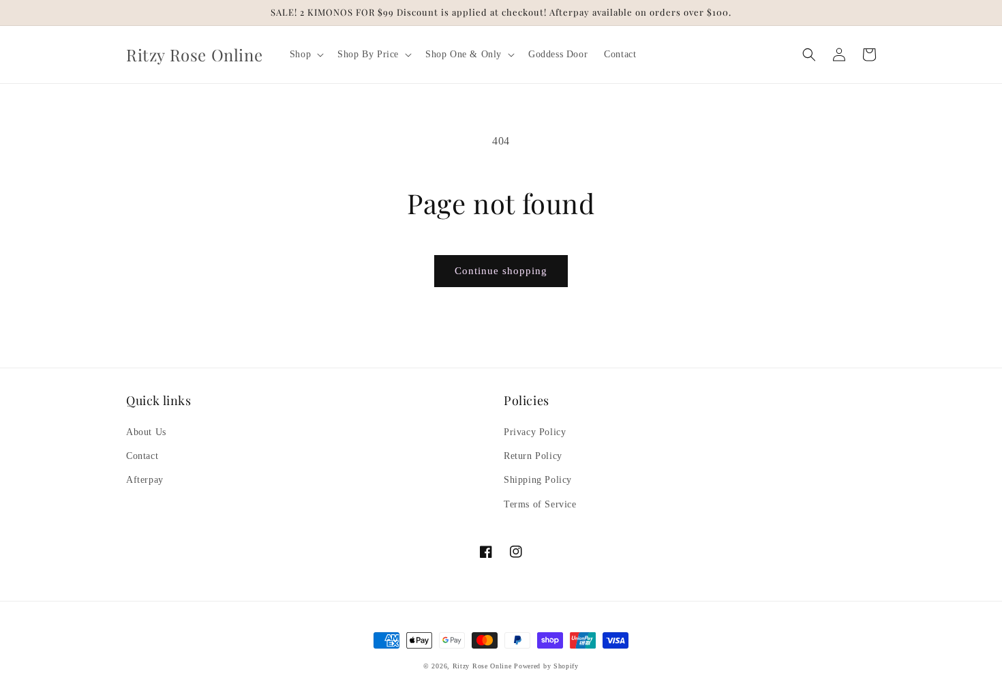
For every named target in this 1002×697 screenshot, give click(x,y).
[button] (305, 54)
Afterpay (145, 480)
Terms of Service (540, 504)
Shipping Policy (538, 480)
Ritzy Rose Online (482, 666)
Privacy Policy (535, 432)
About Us (146, 432)
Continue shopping (501, 270)
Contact (142, 456)
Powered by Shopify (546, 666)
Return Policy (533, 456)
